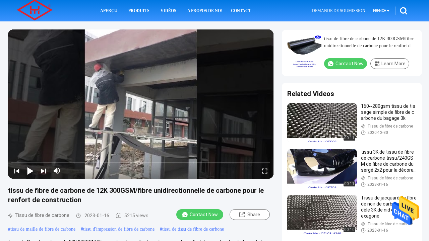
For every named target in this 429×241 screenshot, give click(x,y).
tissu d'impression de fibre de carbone (119, 229)
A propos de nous (204, 10)
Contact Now (204, 214)
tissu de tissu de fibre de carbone (193, 229)
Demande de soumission (338, 10)
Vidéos (168, 10)
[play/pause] (30, 171)
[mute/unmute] (57, 171)
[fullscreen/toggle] (264, 171)
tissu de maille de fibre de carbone (42, 229)
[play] (140, 104)
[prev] (16, 171)
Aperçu (108, 10)
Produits (138, 10)
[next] (43, 171)
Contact (241, 10)
